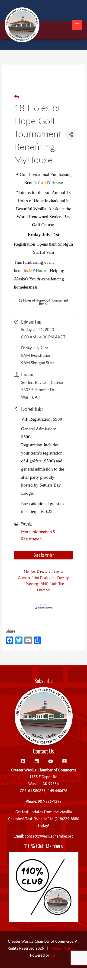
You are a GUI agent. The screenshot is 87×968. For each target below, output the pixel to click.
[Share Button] (70, 134)
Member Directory (37, 571)
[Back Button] (16, 97)
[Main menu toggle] (77, 25)
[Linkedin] (36, 761)
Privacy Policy (62, 948)
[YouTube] (50, 761)
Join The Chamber (50, 587)
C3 (53, 955)
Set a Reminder (43, 555)
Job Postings (60, 578)
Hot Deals (41, 578)
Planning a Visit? (37, 584)
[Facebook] (22, 761)
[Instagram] (64, 761)
